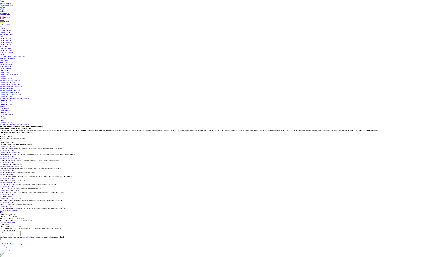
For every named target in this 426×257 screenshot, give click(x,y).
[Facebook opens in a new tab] (0, 212)
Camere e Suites (5, 38)
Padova (2, 106)
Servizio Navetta (6, 64)
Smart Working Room (7, 52)
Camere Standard (6, 40)
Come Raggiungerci (7, 114)
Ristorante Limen (6, 104)
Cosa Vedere (4, 108)
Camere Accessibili (6, 50)
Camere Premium (6, 42)
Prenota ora (10, 150)
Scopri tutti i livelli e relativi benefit (14, 138)
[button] (2, 11)
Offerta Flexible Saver (8, 82)
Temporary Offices (6, 62)
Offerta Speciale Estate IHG (10, 84)
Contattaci (3, 118)
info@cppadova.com (7, 222)
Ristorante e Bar (5, 100)
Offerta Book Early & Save (9, 92)
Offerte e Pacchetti (6, 78)
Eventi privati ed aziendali (9, 74)
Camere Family (5, 44)
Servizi (2, 54)
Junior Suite (4, 46)
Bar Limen (4, 102)
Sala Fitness (4, 60)
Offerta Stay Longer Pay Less (10, 94)
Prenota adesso (5, 24)
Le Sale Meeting (6, 68)
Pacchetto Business (6, 88)
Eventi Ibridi (4, 72)
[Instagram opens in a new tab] (2, 212)
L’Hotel (2, 28)
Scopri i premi (7, 136)
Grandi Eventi (5, 70)
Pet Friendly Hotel (6, 34)
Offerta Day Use (6, 96)
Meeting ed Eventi (6, 66)
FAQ (2, 36)
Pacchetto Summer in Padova (10, 80)
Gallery (2, 116)
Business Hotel (5, 32)
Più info (3, 150)
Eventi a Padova (5, 110)
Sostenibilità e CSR (7, 30)
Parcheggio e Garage (7, 58)
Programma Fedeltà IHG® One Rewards (14, 98)
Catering (3, 76)
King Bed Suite (5, 48)
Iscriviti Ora (4, 134)
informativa (30, 237)
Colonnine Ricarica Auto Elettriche (12, 56)
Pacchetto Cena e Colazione (10, 90)
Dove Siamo (4, 112)
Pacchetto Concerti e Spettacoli (11, 86)
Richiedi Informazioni (13, 210)
